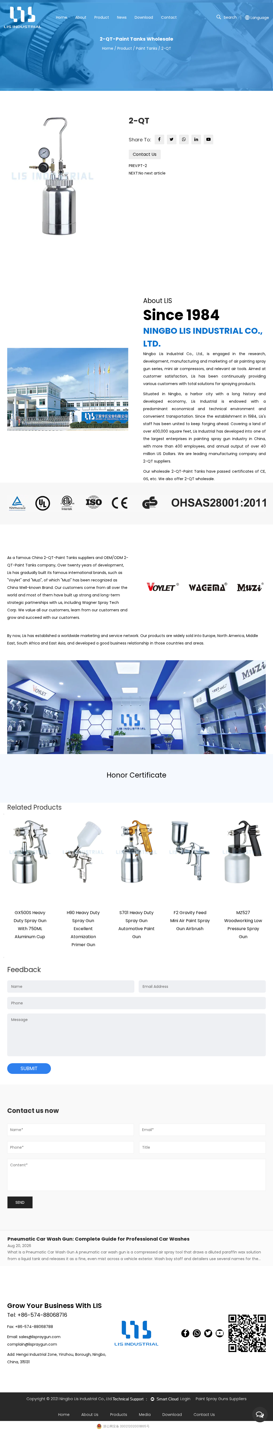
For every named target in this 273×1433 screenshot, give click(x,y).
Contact (169, 17)
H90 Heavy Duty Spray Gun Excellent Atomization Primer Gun (83, 929)
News (122, 17)
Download (144, 17)
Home (61, 17)
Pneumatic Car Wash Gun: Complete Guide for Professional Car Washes (98, 1239)
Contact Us (144, 154)
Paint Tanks (146, 48)
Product (101, 17)
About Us (89, 1414)
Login (185, 1398)
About (80, 17)
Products (118, 1414)
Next (3, 957)
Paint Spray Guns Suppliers (221, 1398)
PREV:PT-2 (138, 165)
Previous (3, 814)
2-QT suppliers (156, 461)
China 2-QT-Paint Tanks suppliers (63, 557)
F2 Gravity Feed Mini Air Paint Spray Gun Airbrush (190, 921)
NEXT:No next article (147, 173)
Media (145, 1414)
